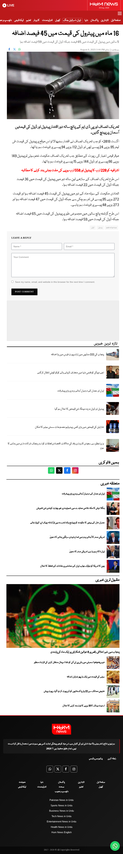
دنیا (86, 20)
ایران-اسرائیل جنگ (72, 20)
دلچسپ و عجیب (61, 791)
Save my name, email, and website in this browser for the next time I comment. (55, 282)
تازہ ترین (104, 20)
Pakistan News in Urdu (61, 800)
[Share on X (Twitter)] (14, 49)
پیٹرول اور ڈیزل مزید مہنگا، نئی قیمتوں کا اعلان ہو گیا (79, 409)
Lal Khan (115, 50)
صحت (61, 787)
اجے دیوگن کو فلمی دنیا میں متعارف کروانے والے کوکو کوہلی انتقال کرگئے (70, 373)
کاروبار (36, 20)
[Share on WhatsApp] (19, 49)
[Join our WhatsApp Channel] (115, 846)
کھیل (57, 20)
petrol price (111, 227)
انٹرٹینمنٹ (47, 20)
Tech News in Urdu (61, 816)
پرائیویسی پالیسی (96, 758)
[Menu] (119, 15)
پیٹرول (100, 227)
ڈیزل (92, 227)
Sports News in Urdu (61, 805)
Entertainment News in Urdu (61, 821)
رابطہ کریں (112, 758)
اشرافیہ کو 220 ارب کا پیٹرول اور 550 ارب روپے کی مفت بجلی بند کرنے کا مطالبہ (70, 170)
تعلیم (28, 20)
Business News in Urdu (61, 810)
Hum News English (61, 832)
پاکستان (94, 20)
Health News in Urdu (61, 827)
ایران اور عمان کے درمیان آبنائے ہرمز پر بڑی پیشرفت (80, 391)
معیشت (22, 782)
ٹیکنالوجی (19, 20)
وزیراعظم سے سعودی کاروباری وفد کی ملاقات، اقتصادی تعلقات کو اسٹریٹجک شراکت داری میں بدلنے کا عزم (56, 446)
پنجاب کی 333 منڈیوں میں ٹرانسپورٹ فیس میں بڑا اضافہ (77, 355)
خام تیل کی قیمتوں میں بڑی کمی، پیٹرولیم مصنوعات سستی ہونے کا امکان (69, 427)
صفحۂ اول (116, 20)
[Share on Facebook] (9, 49)
